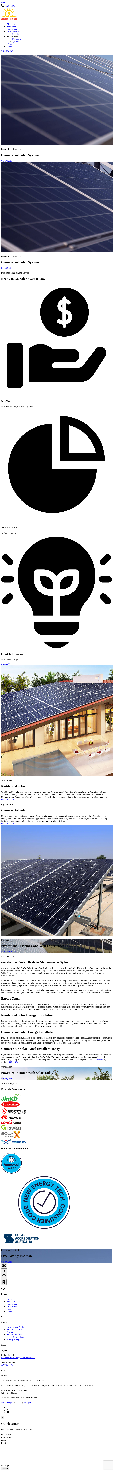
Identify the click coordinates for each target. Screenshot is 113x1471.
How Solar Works (14, 1329)
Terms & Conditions (15, 1337)
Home (9, 1299)
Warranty (11, 44)
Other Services (13, 31)
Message (5, 1465)
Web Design (6, 1402)
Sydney (15, 41)
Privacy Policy (13, 1339)
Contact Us (11, 46)
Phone (4, 1440)
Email (3, 1443)
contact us (99, 1059)
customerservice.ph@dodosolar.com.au (18, 1357)
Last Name (6, 1437)
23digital (27, 1402)
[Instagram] (8, 1410)
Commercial (12, 29)
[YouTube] (8, 1412)
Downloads (12, 1306)
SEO (18, 1402)
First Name (6, 1434)
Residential (11, 26)
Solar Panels (17, 34)
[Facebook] (7, 1407)
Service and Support (15, 1334)
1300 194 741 (13, 1062)
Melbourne (17, 39)
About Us (11, 24)
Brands (10, 1309)
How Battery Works (15, 1327)
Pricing (10, 1332)
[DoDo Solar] (9, 19)
